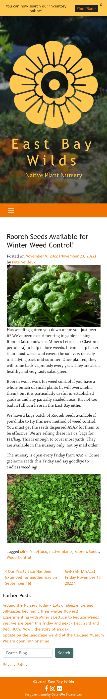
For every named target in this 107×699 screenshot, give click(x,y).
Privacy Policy (15, 664)
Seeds (94, 551)
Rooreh (80, 551)
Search (64, 652)
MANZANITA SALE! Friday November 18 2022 (83, 577)
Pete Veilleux (24, 262)
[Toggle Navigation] (11, 210)
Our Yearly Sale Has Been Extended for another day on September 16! (31, 577)
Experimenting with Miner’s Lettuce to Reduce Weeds (51, 617)
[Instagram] (52, 688)
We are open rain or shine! (27, 641)
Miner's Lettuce (33, 551)
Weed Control (19, 557)
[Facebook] (46, 688)
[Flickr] (59, 688)
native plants (60, 551)
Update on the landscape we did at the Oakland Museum (53, 635)
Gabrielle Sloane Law (67, 694)
